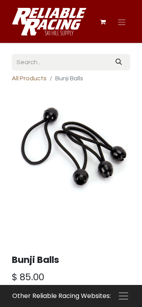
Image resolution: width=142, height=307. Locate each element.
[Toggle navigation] (122, 22)
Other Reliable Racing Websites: (61, 295)
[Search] (118, 62)
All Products (29, 78)
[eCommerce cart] (102, 22)
